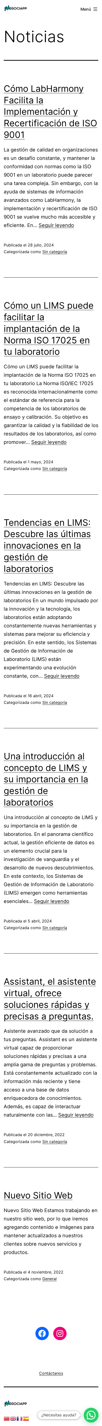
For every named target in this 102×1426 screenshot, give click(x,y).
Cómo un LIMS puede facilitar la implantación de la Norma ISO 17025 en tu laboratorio (49, 328)
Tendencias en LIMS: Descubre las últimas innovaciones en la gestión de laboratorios (47, 545)
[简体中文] (7, 1418)
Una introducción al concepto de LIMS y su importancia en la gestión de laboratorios (46, 779)
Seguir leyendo (56, 225)
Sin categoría (54, 251)
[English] (13, 1418)
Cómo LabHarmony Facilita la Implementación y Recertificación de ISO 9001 (50, 111)
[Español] (26, 1418)
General (49, 1278)
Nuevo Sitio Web (38, 1195)
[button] (91, 1415)
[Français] (20, 1418)
